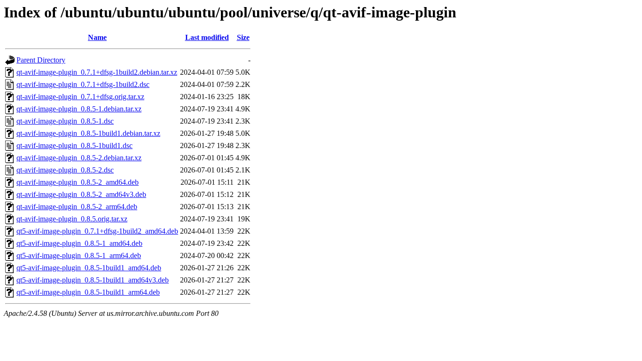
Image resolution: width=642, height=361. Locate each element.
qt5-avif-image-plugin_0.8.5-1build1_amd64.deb (88, 268)
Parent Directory (40, 60)
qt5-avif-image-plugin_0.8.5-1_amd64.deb (79, 243)
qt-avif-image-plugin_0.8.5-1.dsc (65, 121)
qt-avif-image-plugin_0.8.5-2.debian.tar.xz (78, 158)
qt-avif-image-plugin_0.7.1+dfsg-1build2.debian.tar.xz (96, 72)
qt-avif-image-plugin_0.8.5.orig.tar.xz (71, 219)
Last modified (207, 37)
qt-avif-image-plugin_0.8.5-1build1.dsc (74, 145)
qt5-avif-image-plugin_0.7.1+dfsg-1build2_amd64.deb (97, 231)
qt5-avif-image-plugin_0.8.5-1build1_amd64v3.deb (92, 280)
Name (97, 37)
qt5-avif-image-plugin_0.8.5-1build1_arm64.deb (88, 292)
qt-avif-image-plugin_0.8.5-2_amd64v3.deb (81, 194)
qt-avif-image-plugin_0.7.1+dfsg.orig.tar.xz (80, 97)
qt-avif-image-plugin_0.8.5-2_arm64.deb (76, 207)
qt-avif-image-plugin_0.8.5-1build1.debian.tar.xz (88, 133)
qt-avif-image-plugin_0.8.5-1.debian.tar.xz (78, 109)
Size (243, 37)
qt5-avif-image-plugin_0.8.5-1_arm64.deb (78, 255)
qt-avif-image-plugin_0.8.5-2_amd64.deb (77, 182)
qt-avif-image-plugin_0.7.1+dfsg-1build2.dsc (82, 84)
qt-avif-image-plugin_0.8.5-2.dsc (65, 170)
